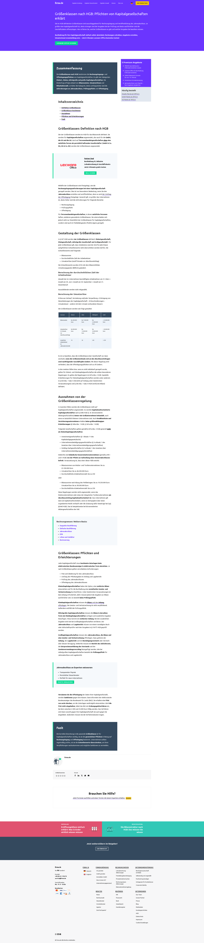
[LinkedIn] (78, 775)
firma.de (67, 757)
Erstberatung (142, 3)
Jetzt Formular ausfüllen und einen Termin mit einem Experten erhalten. (99, 798)
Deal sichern (90, 173)
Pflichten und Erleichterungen (72, 116)
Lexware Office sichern (66, 43)
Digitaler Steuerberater (91, 3)
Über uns (120, 3)
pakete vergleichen (65, 682)
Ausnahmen (65, 113)
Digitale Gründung (77, 3)
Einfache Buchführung (68, 528)
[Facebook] (75, 775)
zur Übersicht (102, 848)
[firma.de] (57, 761)
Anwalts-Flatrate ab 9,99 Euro (130, 94)
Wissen (114, 3)
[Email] (88, 775)
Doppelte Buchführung (68, 526)
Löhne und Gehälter (67, 537)
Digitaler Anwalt (104, 3)
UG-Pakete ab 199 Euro (129, 100)
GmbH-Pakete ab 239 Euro (130, 97)
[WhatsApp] (85, 775)
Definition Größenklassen (71, 108)
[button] (87, 871)
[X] (82, 775)
